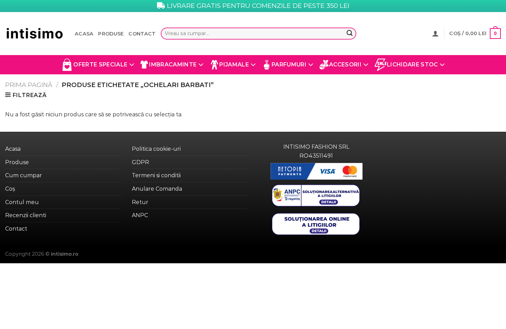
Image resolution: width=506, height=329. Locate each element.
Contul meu (22, 202)
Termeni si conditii (156, 175)
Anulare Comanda (157, 188)
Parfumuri (289, 64)
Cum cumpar (23, 175)
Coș (10, 188)
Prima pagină (28, 85)
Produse (111, 34)
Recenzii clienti (25, 215)
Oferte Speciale (100, 64)
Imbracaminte (173, 64)
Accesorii (345, 64)
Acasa (84, 34)
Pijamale (234, 64)
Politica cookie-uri (156, 149)
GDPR (140, 162)
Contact (142, 34)
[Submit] (349, 34)
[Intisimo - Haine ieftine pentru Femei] (34, 33)
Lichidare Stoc (412, 64)
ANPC (140, 215)
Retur (140, 202)
